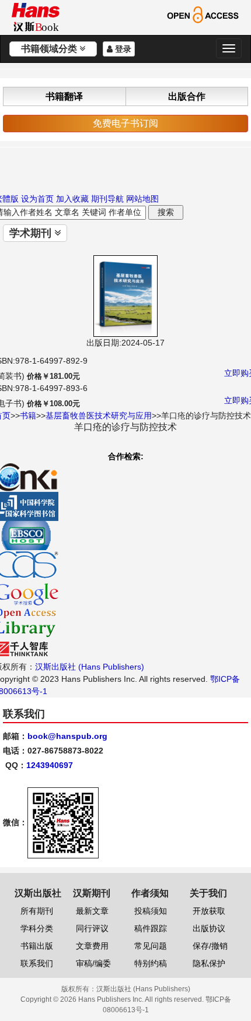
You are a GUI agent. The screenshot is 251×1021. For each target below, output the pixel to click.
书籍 (28, 415)
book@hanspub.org (67, 736)
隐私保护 (209, 963)
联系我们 (36, 963)
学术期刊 (31, 233)
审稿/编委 (93, 963)
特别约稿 (150, 963)
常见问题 (150, 945)
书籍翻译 (64, 96)
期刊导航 (107, 198)
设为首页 (37, 198)
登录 (122, 49)
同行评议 (92, 928)
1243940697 (49, 765)
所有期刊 (36, 911)
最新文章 (92, 911)
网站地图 (142, 198)
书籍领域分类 (50, 49)
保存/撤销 (210, 945)
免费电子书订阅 (125, 123)
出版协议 (209, 928)
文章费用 (92, 945)
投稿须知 (150, 911)
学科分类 (36, 928)
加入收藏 (72, 198)
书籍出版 (36, 945)
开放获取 (209, 911)
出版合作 (186, 96)
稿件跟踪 (150, 928)
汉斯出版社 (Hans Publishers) (89, 666)
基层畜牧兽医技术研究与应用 (99, 415)
